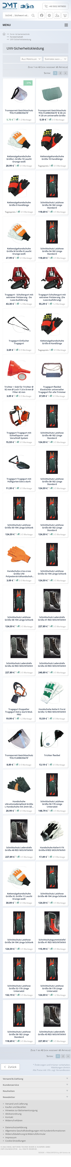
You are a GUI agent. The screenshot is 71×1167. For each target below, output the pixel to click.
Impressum (11, 1137)
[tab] (35, 1079)
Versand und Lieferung (16, 1103)
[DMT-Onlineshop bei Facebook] (41, 15)
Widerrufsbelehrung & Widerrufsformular (25, 1133)
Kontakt (9, 1117)
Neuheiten (9, 1091)
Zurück (12, 1067)
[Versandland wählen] (49, 15)
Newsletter (9, 1097)
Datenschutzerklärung (16, 1127)
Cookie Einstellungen (15, 1140)
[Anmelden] (57, 15)
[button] (31, 59)
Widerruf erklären (13, 1120)
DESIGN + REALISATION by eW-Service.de (54, 1152)
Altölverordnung (13, 1113)
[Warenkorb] (65, 15)
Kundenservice (11, 1084)
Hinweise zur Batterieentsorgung (21, 1110)
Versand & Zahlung (13, 1078)
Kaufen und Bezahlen (15, 1107)
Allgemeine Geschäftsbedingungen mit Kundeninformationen (35, 1130)
